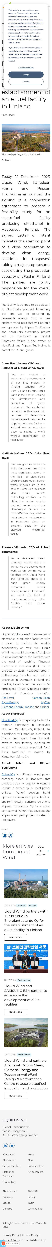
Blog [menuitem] (30, 1160)
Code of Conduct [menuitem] (13, 1240)
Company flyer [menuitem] (36, 1166)
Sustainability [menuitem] (35, 1209)
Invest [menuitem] (31, 1203)
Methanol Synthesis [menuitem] (8, 1174)
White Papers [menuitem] (35, 1172)
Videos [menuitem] (6, 1203)
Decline (26, 81)
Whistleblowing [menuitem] (35, 1240)
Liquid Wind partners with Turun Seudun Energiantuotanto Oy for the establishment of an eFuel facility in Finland (25, 920)
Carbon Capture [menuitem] (12, 1166)
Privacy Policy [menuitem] (11, 1235)
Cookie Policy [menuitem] (30, 1235)
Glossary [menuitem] (7, 1209)
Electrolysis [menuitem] (9, 1160)
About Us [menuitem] (33, 1191)
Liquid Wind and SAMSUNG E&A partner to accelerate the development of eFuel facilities (25, 995)
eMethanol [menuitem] (9, 1154)
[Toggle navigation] (48, 8)
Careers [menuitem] (32, 1197)
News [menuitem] (31, 1154)
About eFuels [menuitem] (10, 1191)
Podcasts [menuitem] (8, 1197)
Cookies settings (26, 67)
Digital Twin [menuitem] (9, 1182)
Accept (26, 74)
